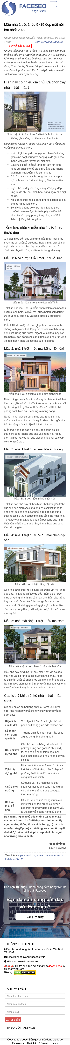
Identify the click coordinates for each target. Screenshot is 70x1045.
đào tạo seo (55, 966)
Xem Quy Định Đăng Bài (49, 42)
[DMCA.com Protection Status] (25, 972)
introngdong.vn (12, 978)
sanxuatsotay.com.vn (16, 982)
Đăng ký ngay (35, 917)
